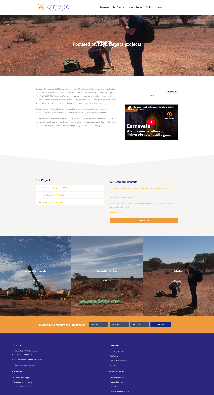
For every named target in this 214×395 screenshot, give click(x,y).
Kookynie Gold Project (21, 377)
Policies (113, 365)
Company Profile (116, 351)
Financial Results (116, 382)
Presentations (115, 387)
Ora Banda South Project (22, 382)
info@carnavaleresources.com (23, 365)
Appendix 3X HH (116, 213)
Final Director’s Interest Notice (121, 197)
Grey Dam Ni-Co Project (22, 387)
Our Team (114, 356)
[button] (70, 188)
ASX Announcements (118, 377)
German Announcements (119, 391)
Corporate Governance (118, 361)
